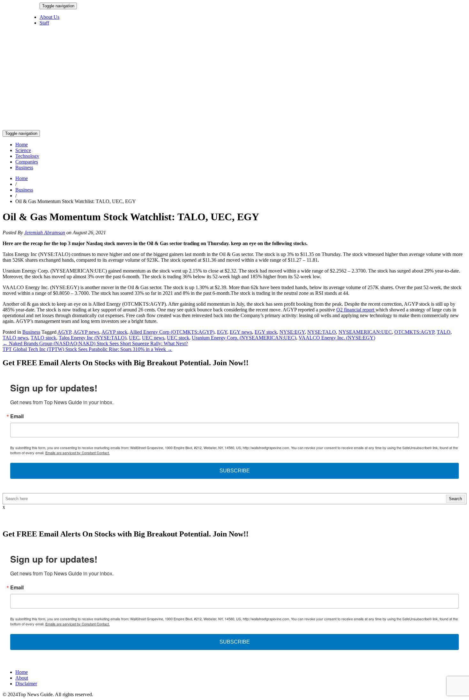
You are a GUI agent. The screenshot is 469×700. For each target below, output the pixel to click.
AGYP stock (114, 332)
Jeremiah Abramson (44, 232)
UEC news (153, 337)
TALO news (15, 337)
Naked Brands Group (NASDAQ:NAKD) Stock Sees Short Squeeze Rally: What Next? (95, 343)
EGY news (241, 332)
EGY (222, 332)
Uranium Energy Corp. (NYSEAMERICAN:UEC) (244, 337)
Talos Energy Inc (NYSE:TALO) (92, 337)
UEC (134, 337)
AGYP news (86, 332)
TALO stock (43, 337)
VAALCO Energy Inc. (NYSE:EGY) (337, 337)
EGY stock (266, 332)
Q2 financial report (356, 309)
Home (21, 144)
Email (17, 416)
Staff (44, 23)
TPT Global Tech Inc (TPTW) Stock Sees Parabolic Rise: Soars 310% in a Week (87, 349)
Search (455, 498)
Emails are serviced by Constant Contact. (77, 452)
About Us (49, 17)
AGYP (64, 332)
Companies (26, 161)
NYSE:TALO (321, 332)
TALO (443, 332)
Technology (27, 156)
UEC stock (178, 337)
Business (24, 167)
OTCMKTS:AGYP (414, 332)
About (21, 678)
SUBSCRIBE (235, 470)
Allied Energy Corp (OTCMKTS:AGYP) (172, 332)
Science (23, 150)
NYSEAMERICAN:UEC (365, 332)
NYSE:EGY (292, 332)
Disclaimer (26, 683)
